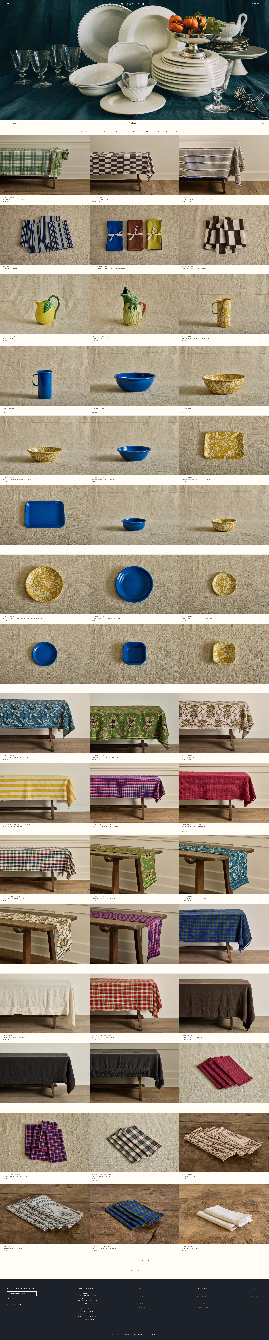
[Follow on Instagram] (8, 1304)
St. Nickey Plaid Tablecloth (103, 1037)
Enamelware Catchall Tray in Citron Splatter (200, 688)
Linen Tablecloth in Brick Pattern (106, 199)
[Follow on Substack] (14, 1304)
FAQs (251, 1293)
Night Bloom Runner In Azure (194, 898)
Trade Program (200, 1296)
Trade (256, 4)
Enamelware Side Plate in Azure (15, 688)
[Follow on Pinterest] (20, 1304)
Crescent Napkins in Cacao (193, 1176)
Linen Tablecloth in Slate (13, 1107)
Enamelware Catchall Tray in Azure (106, 688)
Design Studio (144, 1300)
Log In (250, 4)
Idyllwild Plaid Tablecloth (13, 898)
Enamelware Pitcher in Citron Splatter (197, 338)
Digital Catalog (201, 1303)
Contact (252, 1300)
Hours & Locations (146, 1293)
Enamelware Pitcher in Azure (14, 410)
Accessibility (151, 1334)
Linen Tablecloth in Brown (193, 1037)
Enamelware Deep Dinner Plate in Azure (108, 618)
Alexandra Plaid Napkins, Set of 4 (16, 1176)
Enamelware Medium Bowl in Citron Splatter (20, 479)
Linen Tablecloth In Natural (14, 1037)
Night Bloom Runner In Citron (15, 968)
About (135, 9)
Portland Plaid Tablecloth (192, 968)
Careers (142, 1307)
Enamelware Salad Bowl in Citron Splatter (199, 410)
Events (141, 1303)
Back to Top (134, 1270)
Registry (145, 9)
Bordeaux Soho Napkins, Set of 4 (195, 1107)
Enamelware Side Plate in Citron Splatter (198, 618)
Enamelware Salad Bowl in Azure (105, 410)
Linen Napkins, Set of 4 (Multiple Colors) (108, 269)
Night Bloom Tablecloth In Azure (16, 757)
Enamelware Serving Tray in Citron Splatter (200, 479)
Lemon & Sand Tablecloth (13, 827)
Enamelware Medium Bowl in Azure (106, 479)
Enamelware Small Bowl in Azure (105, 549)
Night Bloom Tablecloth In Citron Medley (199, 757)
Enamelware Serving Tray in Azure (16, 549)
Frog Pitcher (97, 338)
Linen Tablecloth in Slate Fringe (105, 1107)
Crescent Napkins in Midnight (15, 1248)
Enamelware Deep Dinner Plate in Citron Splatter (22, 618)
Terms (133, 1334)
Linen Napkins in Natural (192, 1248)
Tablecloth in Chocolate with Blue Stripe (199, 199)
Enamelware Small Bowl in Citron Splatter (199, 549)
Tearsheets (199, 1300)
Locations (125, 9)
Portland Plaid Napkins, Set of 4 (105, 1248)
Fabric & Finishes (201, 1307)
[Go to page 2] (149, 1261)
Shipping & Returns (256, 1296)
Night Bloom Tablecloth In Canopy (106, 757)
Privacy (141, 1334)
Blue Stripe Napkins (10, 269)
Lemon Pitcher (8, 338)
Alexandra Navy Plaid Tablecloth (105, 827)
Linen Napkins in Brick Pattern (194, 269)
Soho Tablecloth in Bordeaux (194, 827)
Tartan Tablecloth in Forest (14, 199)
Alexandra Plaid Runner (101, 968)
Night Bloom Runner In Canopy (104, 898)
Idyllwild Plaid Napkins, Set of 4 (105, 1176)
